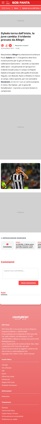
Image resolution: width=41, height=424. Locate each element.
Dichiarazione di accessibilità (12, 416)
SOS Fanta (6, 8)
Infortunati (6, 379)
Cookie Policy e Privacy (10, 413)
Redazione (5, 396)
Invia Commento (28, 283)
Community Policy (8, 410)
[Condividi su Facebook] (6, 45)
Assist (4, 374)
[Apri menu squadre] (8, 2)
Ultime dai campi (8, 376)
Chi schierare (6, 368)
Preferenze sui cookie (9, 419)
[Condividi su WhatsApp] (2, 45)
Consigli (5, 365)
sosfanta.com (11, 334)
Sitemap (5, 408)
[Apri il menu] (3, 2)
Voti (3, 371)
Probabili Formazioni (9, 385)
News (16, 8)
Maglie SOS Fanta (8, 382)
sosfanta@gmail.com (20, 351)
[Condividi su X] (10, 45)
